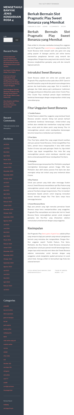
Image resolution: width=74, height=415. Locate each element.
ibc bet (5, 321)
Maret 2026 (7, 159)
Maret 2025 (7, 198)
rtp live (6, 348)
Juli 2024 (6, 224)
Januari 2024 (7, 247)
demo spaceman (8, 314)
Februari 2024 (8, 244)
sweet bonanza (50, 48)
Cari (5, 36)
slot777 (6, 379)
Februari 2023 (8, 286)
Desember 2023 (8, 251)
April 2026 (7, 156)
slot (5, 359)
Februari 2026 (8, 163)
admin (45, 26)
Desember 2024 (8, 209)
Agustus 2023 (8, 266)
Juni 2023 (6, 274)
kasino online (7, 329)
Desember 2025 (8, 171)
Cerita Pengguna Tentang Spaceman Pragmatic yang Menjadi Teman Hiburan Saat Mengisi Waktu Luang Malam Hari (11, 93)
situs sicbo (7, 356)
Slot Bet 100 (7, 363)
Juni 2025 (6, 186)
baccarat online (8, 310)
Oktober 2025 (8, 178)
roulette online (8, 344)
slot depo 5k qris (8, 408)
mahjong (6, 404)
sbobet (6, 352)
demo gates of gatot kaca (51, 234)
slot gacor (6, 371)
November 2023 (8, 255)
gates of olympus (9, 317)
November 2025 (8, 175)
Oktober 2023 (8, 259)
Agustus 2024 (8, 221)
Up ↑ (62, 272)
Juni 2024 (6, 228)
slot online (7, 375)
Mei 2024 (6, 232)
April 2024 (7, 236)
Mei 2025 (6, 190)
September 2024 (9, 217)
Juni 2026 (6, 148)
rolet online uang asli (10, 340)
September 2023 (9, 263)
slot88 (5, 382)
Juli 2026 (6, 144)
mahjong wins (8, 333)
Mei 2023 (6, 278)
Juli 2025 (6, 182)
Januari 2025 (7, 205)
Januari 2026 (7, 167)
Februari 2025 (8, 201)
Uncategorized (8, 390)
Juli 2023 (6, 270)
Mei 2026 (6, 152)
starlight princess (9, 386)
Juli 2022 (6, 289)
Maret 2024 (7, 240)
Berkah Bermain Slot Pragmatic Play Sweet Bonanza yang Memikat (46, 18)
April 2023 (7, 282)
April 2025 (7, 194)
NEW (5, 337)
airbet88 (6, 306)
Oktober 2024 (8, 213)
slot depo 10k (8, 367)
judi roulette (7, 325)
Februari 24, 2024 (34, 26)
